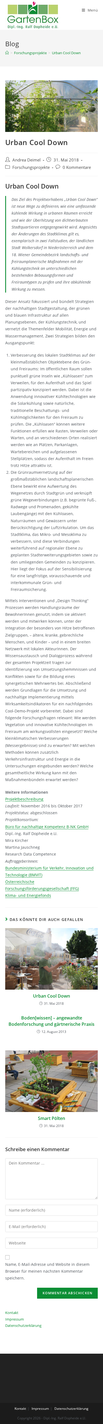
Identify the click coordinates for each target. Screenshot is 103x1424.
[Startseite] (7, 52)
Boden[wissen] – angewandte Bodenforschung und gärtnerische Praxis (51, 1021)
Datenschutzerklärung (23, 1325)
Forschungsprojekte (31, 167)
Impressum (14, 1319)
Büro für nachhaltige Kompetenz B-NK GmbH (46, 826)
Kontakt (11, 1312)
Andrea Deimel (26, 160)
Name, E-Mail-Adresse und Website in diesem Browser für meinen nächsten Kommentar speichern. (47, 1271)
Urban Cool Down (51, 996)
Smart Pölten (51, 1118)
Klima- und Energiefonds (28, 895)
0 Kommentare (77, 167)
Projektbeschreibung (24, 799)
